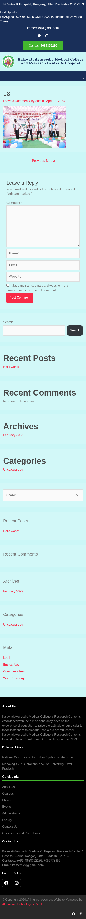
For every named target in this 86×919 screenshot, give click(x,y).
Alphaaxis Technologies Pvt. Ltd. (24, 904)
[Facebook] (39, 35)
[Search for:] (43, 495)
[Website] (43, 277)
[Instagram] (47, 35)
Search (8, 322)
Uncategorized (13, 469)
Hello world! (11, 366)
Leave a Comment (15, 101)
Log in (7, 657)
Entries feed (11, 664)
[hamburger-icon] (79, 76)
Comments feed (14, 671)
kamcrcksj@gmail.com (43, 28)
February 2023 (13, 435)
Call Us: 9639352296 (43, 45)
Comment (14, 203)
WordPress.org (13, 678)
